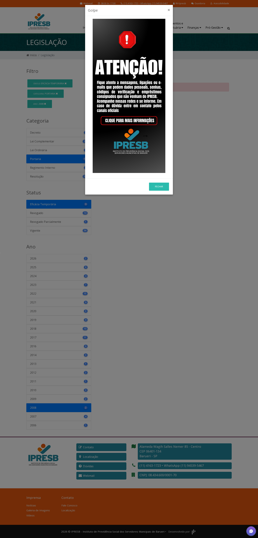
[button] (251, 531)
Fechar (159, 186)
